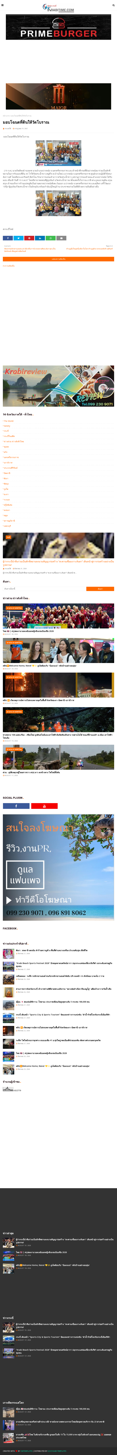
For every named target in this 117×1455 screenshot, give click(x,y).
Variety (7, 425)
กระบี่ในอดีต (9, 436)
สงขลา (7, 510)
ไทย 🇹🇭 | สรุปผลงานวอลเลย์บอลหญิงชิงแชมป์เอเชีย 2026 (28, 631)
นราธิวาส (8, 462)
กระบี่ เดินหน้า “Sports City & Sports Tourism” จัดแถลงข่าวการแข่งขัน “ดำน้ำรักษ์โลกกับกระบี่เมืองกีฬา (63, 1014)
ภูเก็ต (6, 489)
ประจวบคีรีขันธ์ (11, 467)
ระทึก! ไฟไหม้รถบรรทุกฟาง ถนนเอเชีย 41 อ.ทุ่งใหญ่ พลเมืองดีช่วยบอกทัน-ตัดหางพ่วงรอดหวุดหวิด (58, 1040)
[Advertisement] (58, 62)
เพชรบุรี (7, 526)
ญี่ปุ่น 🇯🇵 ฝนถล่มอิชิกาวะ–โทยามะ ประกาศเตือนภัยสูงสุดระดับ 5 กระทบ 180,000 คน (53, 1001)
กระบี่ (6, 430)
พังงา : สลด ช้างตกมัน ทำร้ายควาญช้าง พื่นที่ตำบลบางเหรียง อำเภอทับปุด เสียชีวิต (51, 950)
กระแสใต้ (8, 128)
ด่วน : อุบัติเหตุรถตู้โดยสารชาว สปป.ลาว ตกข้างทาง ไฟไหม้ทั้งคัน (31, 772)
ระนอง (7, 499)
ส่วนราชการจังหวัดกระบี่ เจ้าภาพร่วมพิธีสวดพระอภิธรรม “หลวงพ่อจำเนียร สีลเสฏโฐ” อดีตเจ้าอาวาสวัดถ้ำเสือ (63, 989)
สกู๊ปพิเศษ (8, 504)
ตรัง (5, 452)
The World (8, 421)
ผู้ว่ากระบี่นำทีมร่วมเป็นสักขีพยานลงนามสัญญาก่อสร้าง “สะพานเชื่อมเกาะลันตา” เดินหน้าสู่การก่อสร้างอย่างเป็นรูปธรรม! (58, 563)
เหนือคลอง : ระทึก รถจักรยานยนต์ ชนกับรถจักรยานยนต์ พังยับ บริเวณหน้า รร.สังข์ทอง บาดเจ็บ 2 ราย (60, 976)
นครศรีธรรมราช (11, 457)
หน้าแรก (6, 116)
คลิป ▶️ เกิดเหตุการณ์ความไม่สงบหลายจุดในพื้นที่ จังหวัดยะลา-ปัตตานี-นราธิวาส (38, 700)
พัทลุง (6, 483)
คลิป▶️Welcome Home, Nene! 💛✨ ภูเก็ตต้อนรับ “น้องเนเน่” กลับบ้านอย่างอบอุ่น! (39, 665)
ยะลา (6, 494)
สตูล (6, 515)
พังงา (6, 478)
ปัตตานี (7, 473)
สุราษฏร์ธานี (9, 520)
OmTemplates (26, 1451)
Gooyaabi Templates (57, 1451)
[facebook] (16, 806)
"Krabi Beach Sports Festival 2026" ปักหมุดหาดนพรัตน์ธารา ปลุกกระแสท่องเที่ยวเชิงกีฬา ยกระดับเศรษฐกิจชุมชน (64, 965)
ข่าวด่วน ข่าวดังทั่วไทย (14, 441)
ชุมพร (6, 446)
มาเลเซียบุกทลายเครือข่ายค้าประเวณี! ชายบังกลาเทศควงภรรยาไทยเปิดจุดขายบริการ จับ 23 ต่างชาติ (60, 1421)
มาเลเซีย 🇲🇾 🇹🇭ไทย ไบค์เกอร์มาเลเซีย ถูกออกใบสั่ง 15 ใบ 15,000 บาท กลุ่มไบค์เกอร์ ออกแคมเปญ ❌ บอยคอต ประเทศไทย (63, 1436)
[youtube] (44, 806)
